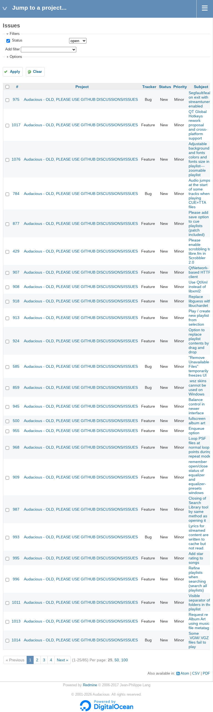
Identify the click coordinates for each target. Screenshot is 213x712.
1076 (16, 159)
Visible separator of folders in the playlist (200, 602)
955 (16, 430)
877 (16, 223)
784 (16, 193)
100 (124, 660)
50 (117, 660)
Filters (15, 34)
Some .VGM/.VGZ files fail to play (199, 640)
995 (16, 558)
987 (16, 509)
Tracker (149, 86)
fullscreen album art (197, 420)
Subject (201, 86)
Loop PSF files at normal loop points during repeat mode (200, 447)
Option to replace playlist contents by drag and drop (199, 341)
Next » (62, 660)
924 (16, 341)
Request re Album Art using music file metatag (199, 621)
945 (16, 406)
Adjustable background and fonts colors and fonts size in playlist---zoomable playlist (199, 159)
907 (16, 272)
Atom (185, 673)
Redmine (90, 685)
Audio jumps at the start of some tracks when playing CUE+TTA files (199, 193)
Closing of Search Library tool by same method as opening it (198, 509)
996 (16, 579)
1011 (16, 602)
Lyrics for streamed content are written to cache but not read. (199, 537)
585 (16, 366)
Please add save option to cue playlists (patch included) (199, 223)
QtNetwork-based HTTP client (200, 272)
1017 (16, 125)
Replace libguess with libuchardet (200, 301)
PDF (206, 673)
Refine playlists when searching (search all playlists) (198, 579)
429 (16, 251)
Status (16, 40)
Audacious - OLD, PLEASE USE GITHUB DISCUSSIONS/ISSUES (81, 99)
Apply (15, 72)
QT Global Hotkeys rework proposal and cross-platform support (198, 124)
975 (16, 99)
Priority (180, 86)
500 (16, 420)
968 (16, 447)
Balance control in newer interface (197, 406)
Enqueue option (196, 430)
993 (16, 537)
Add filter (12, 49)
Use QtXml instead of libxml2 (198, 286)
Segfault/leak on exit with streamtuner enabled (200, 99)
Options (16, 57)
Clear (37, 72)
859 (16, 387)
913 (16, 317)
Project (82, 86)
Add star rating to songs (196, 558)
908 (16, 286)
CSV (196, 673)
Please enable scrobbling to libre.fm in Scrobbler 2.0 (200, 251)
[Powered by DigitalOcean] (106, 710)
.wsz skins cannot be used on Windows (197, 387)
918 (16, 301)
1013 (16, 621)
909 (16, 477)
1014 (16, 640)
